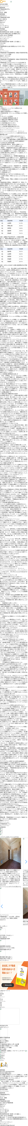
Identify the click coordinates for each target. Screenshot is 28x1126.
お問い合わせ (3, 35)
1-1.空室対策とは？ (5, 109)
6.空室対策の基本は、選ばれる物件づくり (11, 144)
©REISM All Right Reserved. (7, 1125)
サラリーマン (3, 1001)
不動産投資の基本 (5, 17)
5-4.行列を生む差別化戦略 (7, 142)
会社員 (1, 999)
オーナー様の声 (4, 27)
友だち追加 (3, 1049)
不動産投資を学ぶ (5, 9)
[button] (2, 862)
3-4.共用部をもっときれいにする (9, 121)
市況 (1, 1004)
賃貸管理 (2, 7)
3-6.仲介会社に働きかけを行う (8, 124)
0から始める (3, 19)
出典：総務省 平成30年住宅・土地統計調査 (12, 237)
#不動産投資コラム (5, 824)
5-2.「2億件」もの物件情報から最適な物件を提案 (13, 139)
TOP (1, 48)
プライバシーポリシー (6, 37)
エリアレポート (4, 25)
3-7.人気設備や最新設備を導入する (9, 126)
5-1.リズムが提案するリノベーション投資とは (13, 138)
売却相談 (2, 29)
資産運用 (2, 993)
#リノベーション (4, 822)
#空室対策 (3, 827)
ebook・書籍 (3, 12)
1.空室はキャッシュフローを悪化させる (11, 108)
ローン (1, 998)
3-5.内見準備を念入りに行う (8, 123)
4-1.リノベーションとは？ (7, 129)
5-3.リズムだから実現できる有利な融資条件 (12, 141)
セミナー (2, 10)
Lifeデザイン (3, 15)
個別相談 (2, 14)
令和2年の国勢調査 (19, 364)
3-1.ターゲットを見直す (6, 116)
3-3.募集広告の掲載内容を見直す (9, 119)
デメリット (2, 996)
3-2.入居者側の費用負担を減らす (9, 118)
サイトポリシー (4, 38)
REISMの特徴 (4, 4)
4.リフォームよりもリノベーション (10, 128)
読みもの (2, 22)
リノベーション (4, 6)
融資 (1, 1002)
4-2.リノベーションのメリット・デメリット (12, 131)
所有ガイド (3, 20)
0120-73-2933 (3, 30)
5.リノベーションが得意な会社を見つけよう (12, 136)
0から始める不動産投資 (6, 1102)
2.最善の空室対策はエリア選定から (10, 111)
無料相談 (2, 1099)
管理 (1, 995)
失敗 (1, 1005)
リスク (1, 992)
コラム (2, 24)
